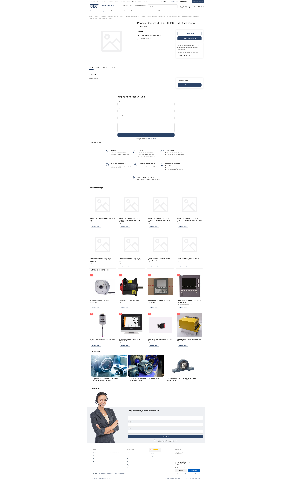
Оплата (98, 67)
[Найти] (175, 6)
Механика (95, 461)
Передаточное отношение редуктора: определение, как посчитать (105, 379)
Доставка (112, 67)
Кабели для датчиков (115, 461)
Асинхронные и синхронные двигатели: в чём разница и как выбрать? (145, 379)
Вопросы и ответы (131, 468)
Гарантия (104, 67)
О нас (128, 452)
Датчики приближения (115, 458)
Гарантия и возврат (132, 464)
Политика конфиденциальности (192, 478)
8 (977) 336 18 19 (184, 1)
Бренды (111, 455)
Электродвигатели (114, 452)
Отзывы (91, 67)
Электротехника (97, 458)
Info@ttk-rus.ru (174, 1)
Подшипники (96, 455)
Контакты (129, 455)
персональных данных (152, 138)
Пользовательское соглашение (172, 478)
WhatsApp (181, 470)
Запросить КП (194, 470)
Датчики (95, 452)
